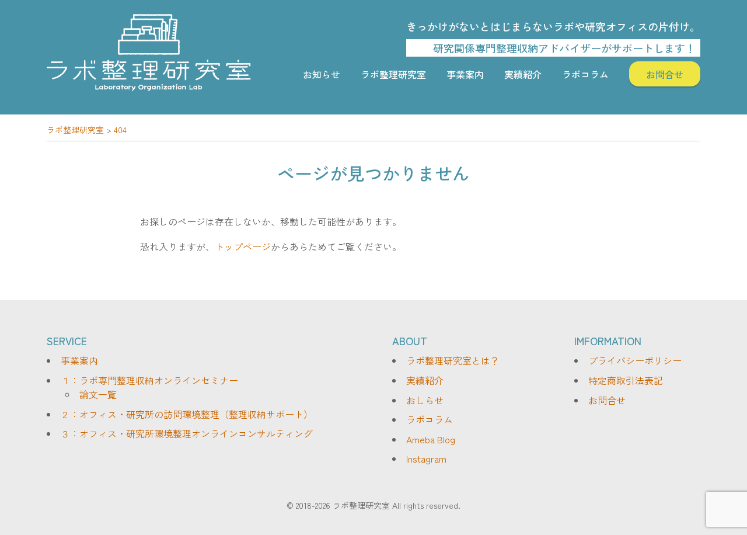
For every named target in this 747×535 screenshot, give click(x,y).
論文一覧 (98, 394)
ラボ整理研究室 (393, 74)
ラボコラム (585, 74)
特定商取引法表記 (625, 380)
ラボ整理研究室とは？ (453, 360)
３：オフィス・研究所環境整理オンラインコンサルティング (187, 433)
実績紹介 (523, 74)
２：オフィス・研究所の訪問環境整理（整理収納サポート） (187, 414)
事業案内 (465, 74)
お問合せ (664, 74)
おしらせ (425, 400)
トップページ (243, 246)
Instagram (426, 458)
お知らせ (321, 74)
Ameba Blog (430, 439)
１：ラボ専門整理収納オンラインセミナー (149, 380)
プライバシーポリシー (635, 360)
